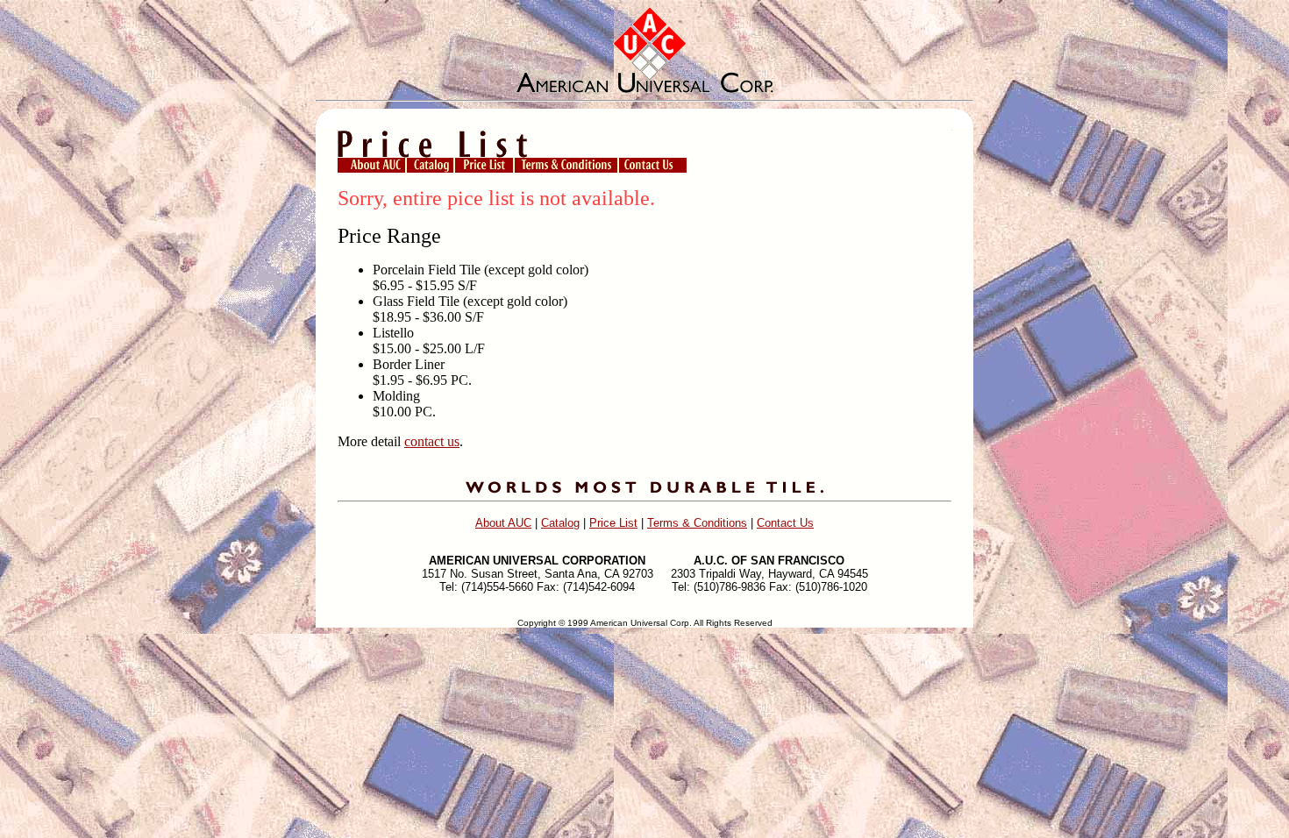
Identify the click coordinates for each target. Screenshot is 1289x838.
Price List (613, 522)
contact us (431, 441)
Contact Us (785, 522)
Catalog (560, 522)
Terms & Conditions (697, 522)
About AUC (503, 522)
